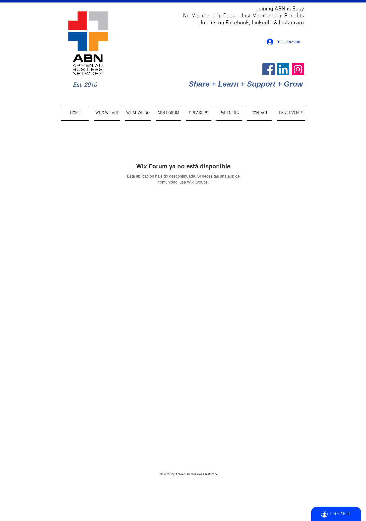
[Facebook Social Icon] (268, 69)
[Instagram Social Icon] (298, 69)
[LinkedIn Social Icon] (283, 69)
